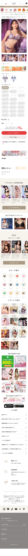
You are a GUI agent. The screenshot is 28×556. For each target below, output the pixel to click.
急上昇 (23, 10)
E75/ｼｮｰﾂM (21, 103)
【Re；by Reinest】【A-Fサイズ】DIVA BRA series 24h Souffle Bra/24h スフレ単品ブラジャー (16, 255)
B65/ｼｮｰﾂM (5, 91)
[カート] (25, 3)
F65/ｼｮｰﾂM (12, 107)
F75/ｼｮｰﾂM (5, 111)
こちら (14, 484)
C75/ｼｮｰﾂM (21, 95)
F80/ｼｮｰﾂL (13, 111)
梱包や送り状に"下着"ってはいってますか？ (11, 419)
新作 (2, 10)
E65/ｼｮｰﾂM (5, 103)
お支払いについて (5, 436)
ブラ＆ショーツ (6, 10)
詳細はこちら (13, 474)
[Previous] (1, 9)
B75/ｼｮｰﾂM (21, 91)
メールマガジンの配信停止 (7, 453)
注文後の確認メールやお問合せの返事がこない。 (12, 449)
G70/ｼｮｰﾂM (5, 115)
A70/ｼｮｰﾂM (13, 87)
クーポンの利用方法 (6, 440)
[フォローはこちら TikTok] (12, 509)
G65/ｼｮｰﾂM (20, 111)
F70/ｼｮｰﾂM (21, 107)
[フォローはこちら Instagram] (4, 509)
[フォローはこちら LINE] (8, 509)
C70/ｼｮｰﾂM (13, 95)
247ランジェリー (5, 14)
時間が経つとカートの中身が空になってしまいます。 (13, 444)
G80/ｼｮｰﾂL (21, 115)
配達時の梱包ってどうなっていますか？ (10, 423)
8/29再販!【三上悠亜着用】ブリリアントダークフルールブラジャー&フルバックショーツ (6, 255)
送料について (4, 414)
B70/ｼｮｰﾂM (13, 91)
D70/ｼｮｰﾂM (13, 99)
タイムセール (19, 10)
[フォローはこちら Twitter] (20, 509)
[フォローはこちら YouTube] (16, 509)
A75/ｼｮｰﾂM (21, 87)
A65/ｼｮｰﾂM (5, 87)
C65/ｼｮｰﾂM (5, 95)
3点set (15, 10)
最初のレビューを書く (20, 168)
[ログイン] (20, 3)
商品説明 (4, 158)
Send (24, 524)
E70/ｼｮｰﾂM (13, 103)
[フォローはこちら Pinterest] (24, 509)
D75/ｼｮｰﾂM (21, 99)
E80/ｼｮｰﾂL (5, 107)
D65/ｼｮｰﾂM (5, 99)
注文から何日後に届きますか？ (8, 427)
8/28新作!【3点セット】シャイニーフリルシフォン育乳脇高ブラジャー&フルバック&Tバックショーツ (6, 200)
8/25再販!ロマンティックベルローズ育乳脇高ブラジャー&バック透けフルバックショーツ (16, 200)
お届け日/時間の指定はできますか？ (9, 431)
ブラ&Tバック (11, 10)
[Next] (27, 9)
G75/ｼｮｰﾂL (13, 115)
